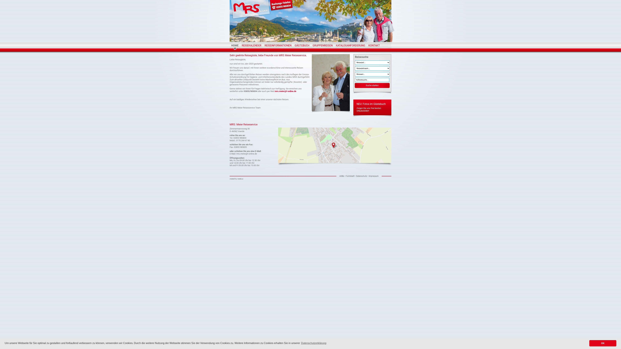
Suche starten (372, 85)
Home (235, 45)
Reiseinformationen (278, 45)
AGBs (341, 176)
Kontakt (374, 45)
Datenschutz (361, 176)
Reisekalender (251, 45)
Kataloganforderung (350, 45)
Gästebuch (302, 45)
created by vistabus (236, 179)
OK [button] (603, 343)
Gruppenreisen (323, 45)
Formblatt (350, 176)
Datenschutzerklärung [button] (313, 343)
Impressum (374, 176)
